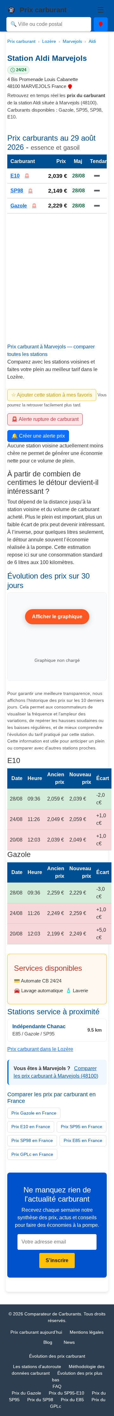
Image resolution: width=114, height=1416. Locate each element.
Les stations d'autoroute (37, 1366)
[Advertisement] (57, 284)
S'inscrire (57, 1260)
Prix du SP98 (40, 1399)
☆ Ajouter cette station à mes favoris (51, 395)
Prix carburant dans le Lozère (40, 1049)
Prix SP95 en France (81, 1126)
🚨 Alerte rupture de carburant (45, 419)
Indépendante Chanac (39, 1026)
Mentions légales (87, 1332)
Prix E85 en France (83, 1140)
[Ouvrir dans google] (70, 86)
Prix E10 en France (30, 1126)
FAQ (57, 1386)
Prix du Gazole (26, 1393)
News (69, 1342)
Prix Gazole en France (33, 1113)
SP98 (16, 190)
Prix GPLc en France (32, 1154)
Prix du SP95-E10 (66, 1393)
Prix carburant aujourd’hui (36, 1332)
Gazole (18, 205)
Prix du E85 (72, 1399)
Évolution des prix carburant (57, 1356)
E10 (15, 175)
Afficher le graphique (57, 616)
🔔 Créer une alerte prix (38, 436)
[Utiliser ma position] (101, 24)
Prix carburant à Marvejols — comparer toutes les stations (51, 350)
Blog (47, 1342)
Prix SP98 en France (32, 1140)
